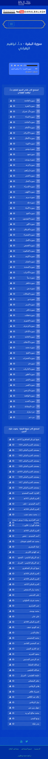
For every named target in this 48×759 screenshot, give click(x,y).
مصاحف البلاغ (14, 749)
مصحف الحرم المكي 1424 (29, 445)
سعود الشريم (34, 654)
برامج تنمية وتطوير (24, 756)
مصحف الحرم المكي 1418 (29, 477)
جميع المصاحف (26, 749)
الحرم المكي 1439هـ (31, 574)
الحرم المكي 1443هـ (31, 531)
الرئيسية (37, 749)
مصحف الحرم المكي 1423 (29, 450)
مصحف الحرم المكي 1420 (29, 466)
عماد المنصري (33, 547)
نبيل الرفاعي (34, 702)
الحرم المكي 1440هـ (31, 622)
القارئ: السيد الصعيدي (30, 493)
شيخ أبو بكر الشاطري (30, 568)
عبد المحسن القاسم (31, 643)
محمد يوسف (34, 611)
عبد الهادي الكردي (32, 552)
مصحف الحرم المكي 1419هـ (28, 472)
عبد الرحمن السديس (31, 659)
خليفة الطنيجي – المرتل (30, 675)
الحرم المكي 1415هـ (31, 498)
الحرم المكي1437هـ (31, 584)
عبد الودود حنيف (33, 627)
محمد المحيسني (33, 638)
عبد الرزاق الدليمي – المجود (28, 557)
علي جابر (35, 616)
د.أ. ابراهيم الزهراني (19, 91)
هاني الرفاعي (34, 686)
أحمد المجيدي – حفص (30, 536)
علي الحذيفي (34, 595)
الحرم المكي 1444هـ (31, 509)
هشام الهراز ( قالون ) (31, 525)
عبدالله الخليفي (33, 670)
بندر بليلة (35, 724)
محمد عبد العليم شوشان (29, 541)
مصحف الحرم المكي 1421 (29, 461)
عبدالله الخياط (33, 665)
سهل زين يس (33, 708)
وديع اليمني (35, 718)
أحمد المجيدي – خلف (31, 504)
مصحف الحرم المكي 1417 (29, 482)
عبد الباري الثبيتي (32, 649)
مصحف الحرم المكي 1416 (29, 488)
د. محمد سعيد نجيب (31, 515)
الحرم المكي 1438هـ (31, 579)
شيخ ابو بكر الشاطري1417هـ (28, 439)
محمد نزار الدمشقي (31, 590)
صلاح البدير (35, 633)
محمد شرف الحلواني (31, 600)
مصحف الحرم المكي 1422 (29, 455)
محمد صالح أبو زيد (32, 713)
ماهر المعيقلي (33, 681)
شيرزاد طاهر (34, 692)
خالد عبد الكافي (33, 697)
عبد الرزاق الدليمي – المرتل (28, 563)
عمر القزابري (34, 606)
